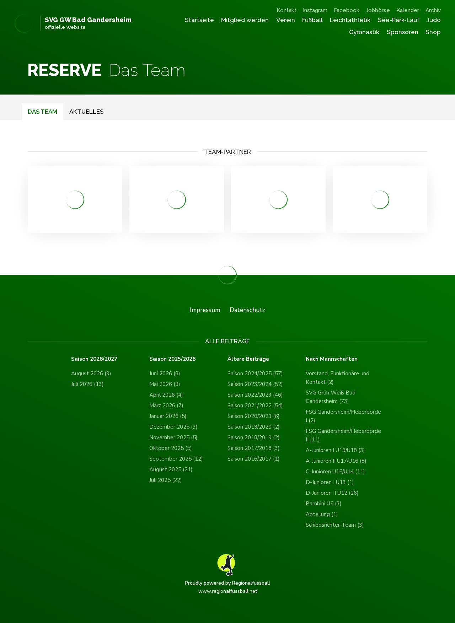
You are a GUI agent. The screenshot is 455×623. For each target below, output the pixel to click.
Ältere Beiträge (248, 359)
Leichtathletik (350, 19)
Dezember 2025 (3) (173, 426)
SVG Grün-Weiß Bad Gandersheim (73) (330, 397)
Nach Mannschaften (332, 359)
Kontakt (286, 10)
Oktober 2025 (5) (170, 448)
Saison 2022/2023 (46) (255, 394)
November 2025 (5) (173, 437)
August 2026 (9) (91, 373)
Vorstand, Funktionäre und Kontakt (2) (337, 378)
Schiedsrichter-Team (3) (335, 524)
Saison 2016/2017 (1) (254, 458)
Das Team (42, 111)
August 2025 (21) (171, 469)
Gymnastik (364, 32)
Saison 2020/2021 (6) (254, 416)
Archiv (433, 10)
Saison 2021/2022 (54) (255, 405)
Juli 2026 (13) (87, 384)
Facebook (346, 10)
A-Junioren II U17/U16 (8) (336, 460)
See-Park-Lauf (398, 19)
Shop (433, 32)
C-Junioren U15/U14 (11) (335, 471)
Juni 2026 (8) (164, 373)
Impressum (205, 310)
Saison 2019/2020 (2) (254, 426)
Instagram (315, 10)
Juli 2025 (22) (165, 480)
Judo (434, 19)
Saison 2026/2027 (94, 359)
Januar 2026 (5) (168, 416)
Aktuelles (86, 111)
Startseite (199, 19)
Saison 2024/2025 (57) (255, 373)
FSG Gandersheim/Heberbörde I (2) (343, 416)
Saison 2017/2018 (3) (254, 448)
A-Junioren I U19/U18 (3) (335, 450)
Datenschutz (247, 310)
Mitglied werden (245, 19)
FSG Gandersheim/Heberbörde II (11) (343, 435)
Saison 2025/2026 (172, 359)
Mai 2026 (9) (164, 384)
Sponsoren (402, 32)
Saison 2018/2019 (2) (254, 437)
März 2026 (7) (166, 405)
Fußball (312, 19)
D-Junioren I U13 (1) (330, 482)
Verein (285, 19)
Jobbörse (378, 10)
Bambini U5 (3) (324, 503)
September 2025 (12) (176, 458)
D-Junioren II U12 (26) (332, 492)
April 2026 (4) (166, 394)
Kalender (407, 10)
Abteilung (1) (322, 514)
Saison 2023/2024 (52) (255, 384)
